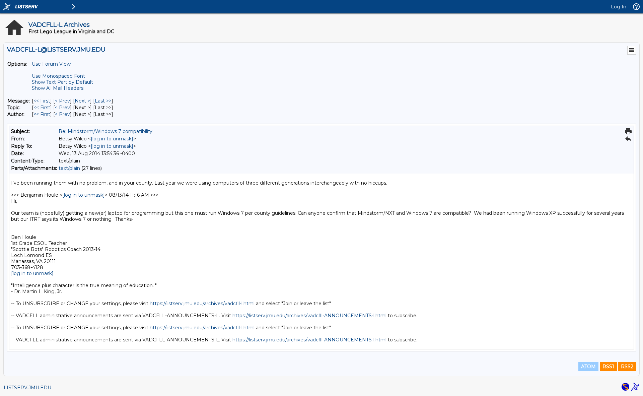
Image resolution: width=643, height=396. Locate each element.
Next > (82, 101)
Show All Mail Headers (57, 88)
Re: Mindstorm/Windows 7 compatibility (105, 131)
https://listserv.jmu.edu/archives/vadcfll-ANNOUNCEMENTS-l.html (309, 316)
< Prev (62, 101)
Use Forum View (51, 64)
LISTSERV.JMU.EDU (27, 388)
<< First (41, 101)
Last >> (103, 101)
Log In (618, 7)
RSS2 (627, 367)
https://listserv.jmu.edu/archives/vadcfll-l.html (202, 304)
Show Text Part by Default (62, 82)
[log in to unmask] (112, 139)
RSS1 (608, 367)
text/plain (69, 168)
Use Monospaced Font (58, 76)
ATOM (588, 367)
